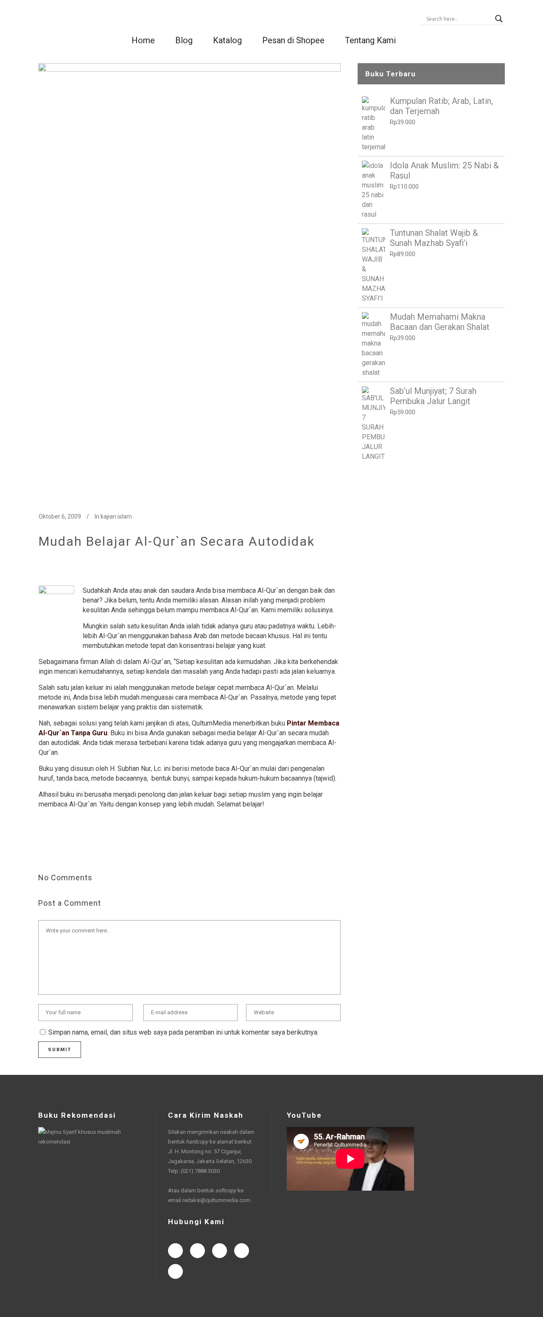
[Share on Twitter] (56, 850)
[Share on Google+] (70, 850)
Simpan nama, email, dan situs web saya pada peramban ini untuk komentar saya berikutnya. (183, 1032)
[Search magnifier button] (499, 19)
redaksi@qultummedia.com (216, 1200)
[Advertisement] (431, 531)
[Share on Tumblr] (97, 850)
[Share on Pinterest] (110, 850)
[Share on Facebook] (43, 850)
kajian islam (116, 516)
